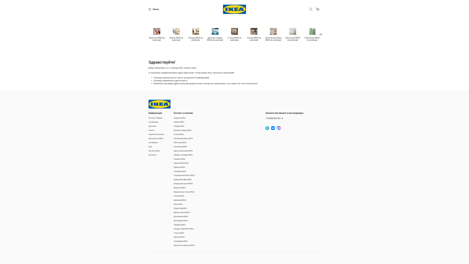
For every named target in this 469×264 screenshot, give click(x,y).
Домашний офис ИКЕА (183, 180)
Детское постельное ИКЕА (184, 245)
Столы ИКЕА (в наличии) (234, 39)
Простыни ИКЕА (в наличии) (293, 39)
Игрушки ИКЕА (180, 118)
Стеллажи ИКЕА (180, 171)
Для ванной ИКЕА (181, 216)
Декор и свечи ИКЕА (182, 212)
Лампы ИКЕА (179, 122)
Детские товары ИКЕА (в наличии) (215, 39)
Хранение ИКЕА (180, 200)
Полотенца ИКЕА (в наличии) (312, 39)
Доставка (152, 126)
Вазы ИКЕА (178, 204)
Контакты (153, 155)
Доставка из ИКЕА (156, 139)
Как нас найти (154, 151)
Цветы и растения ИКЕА (183, 151)
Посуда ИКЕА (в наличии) (195, 39)
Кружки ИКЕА (179, 237)
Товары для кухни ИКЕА (183, 184)
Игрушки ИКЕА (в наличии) (157, 39)
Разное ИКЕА (179, 196)
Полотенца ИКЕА (180, 147)
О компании (153, 122)
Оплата (152, 130)
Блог (150, 147)
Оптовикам (153, 143)
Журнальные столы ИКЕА (184, 192)
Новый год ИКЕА (180, 208)
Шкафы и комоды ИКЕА (183, 155)
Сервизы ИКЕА (180, 225)
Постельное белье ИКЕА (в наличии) (273, 39)
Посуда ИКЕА (179, 126)
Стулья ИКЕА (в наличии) (254, 39)
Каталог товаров (155, 118)
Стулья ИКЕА (179, 233)
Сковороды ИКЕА (181, 241)
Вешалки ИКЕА (180, 188)
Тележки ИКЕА (179, 159)
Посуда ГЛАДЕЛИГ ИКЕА (184, 229)
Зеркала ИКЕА (179, 167)
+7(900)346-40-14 (274, 118)
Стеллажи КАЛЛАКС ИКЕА (184, 175)
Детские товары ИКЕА (183, 130)
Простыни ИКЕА (180, 143)
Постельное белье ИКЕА (183, 139)
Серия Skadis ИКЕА (181, 163)
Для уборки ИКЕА (181, 221)
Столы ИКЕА (179, 134)
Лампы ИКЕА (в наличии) (176, 39)
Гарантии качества (156, 134)
